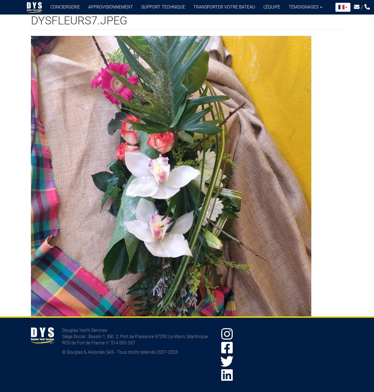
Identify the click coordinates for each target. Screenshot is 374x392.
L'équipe (271, 7)
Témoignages (304, 7)
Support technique (163, 7)
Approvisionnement (110, 7)
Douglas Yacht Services (34, 7)
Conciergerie (65, 7)
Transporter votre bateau (224, 7)
